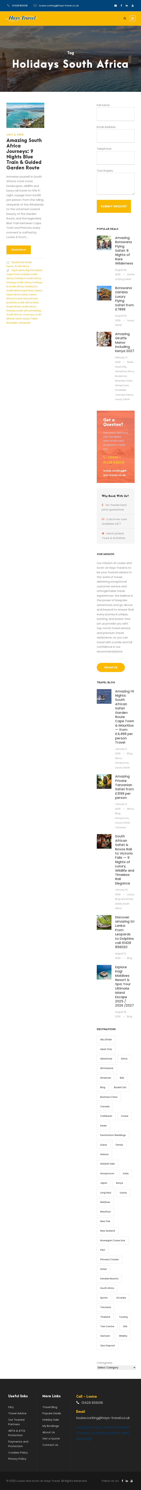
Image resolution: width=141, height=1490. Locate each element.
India (126, 1173)
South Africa (22, 266)
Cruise (124, 1116)
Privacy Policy (17, 1459)
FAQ (11, 1407)
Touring (123, 1316)
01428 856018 (20, 5)
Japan (103, 1182)
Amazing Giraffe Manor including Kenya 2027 (124, 342)
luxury (38, 290)
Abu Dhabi (106, 1039)
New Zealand (107, 1230)
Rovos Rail (127, 898)
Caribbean (106, 1116)
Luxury (10, 266)
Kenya (129, 394)
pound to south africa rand (22, 302)
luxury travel (30, 298)
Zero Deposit (107, 1345)
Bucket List (18, 262)
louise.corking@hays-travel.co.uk (59, 5)
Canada (104, 1106)
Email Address (106, 127)
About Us (48, 1432)
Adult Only (120, 366)
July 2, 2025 (15, 134)
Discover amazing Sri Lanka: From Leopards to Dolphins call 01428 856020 (124, 932)
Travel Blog (49, 1407)
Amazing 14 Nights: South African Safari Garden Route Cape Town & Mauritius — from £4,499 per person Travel (124, 717)
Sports (104, 1297)
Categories (104, 1363)
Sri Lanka (121, 1297)
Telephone (104, 149)
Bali (122, 1077)
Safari (118, 325)
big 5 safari (18, 270)
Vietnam (105, 1335)
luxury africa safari (17, 294)
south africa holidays (28, 310)
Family (119, 1144)
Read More (18, 249)
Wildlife (123, 1335)
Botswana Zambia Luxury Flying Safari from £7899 (124, 299)
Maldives (105, 1202)
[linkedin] (127, 5)
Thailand (105, 1316)
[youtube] (133, 5)
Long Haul (105, 1192)
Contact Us (50, 1445)
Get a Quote (51, 1438)
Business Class (123, 380)
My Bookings (50, 1426)
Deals (28, 262)
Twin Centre (107, 1326)
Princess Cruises (109, 1259)
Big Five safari (34, 270)
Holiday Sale (50, 1420)
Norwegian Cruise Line (112, 1240)
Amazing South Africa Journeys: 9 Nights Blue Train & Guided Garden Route (24, 154)
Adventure (120, 371)
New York (105, 1221)
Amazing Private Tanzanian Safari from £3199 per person (124, 787)
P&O (102, 1249)
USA (125, 1326)
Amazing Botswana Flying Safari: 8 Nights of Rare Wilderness (124, 250)
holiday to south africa (28, 278)
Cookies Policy (18, 1452)
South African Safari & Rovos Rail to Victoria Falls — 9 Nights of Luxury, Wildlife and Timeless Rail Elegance (124, 859)
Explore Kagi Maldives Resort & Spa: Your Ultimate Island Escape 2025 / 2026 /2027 (124, 986)
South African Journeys (20, 314)
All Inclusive (106, 1068)
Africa (130, 371)
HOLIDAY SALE (107, 1163)
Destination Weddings (113, 1135)
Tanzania (120, 827)
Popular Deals (51, 1413)
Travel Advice (17, 1413)
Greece (104, 1154)
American (105, 1077)
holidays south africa (18, 282)
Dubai (103, 1144)
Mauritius (105, 1211)
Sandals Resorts (109, 1278)
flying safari (124, 279)
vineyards (24, 323)
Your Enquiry (105, 170)
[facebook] (121, 5)
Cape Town (13, 274)
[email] (115, 5)
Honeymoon (122, 385)
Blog (129, 753)
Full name (103, 105)
